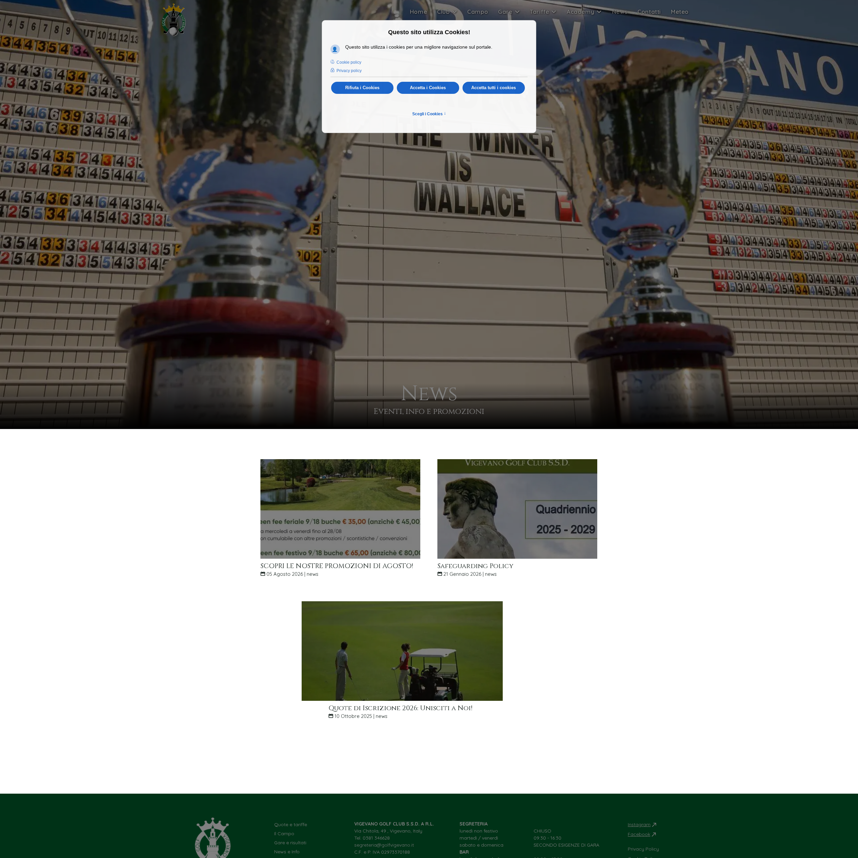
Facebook (639, 834)
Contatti (649, 11)
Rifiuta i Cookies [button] (362, 87)
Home (418, 11)
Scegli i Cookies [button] (429, 113)
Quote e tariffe (290, 824)
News (619, 11)
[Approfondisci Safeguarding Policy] (517, 508)
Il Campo (284, 834)
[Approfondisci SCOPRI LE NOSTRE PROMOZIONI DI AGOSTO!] (340, 508)
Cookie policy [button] (348, 62)
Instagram (639, 824)
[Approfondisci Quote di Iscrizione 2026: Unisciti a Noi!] (402, 650)
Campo (477, 11)
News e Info (287, 852)
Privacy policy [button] (349, 70)
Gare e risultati (290, 843)
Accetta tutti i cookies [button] (493, 87)
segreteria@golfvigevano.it (384, 845)
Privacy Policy (643, 849)
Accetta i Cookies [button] (428, 87)
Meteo (680, 11)
